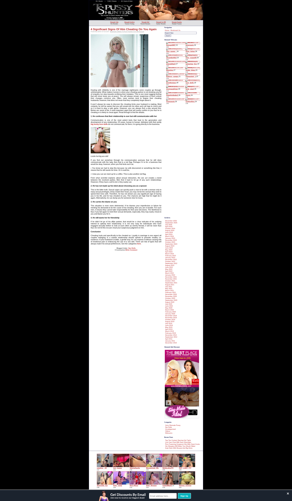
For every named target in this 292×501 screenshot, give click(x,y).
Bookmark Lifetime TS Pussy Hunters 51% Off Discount (127, 31)
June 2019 (169, 325)
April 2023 (168, 252)
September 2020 (171, 300)
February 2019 (170, 333)
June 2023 (169, 248)
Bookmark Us (175, 30)
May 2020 (168, 308)
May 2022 (168, 269)
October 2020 (170, 298)
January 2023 (170, 257)
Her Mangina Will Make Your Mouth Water (180, 446)
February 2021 (170, 292)
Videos (167, 431)
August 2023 (169, 246)
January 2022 (170, 275)
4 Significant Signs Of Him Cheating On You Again (124, 29)
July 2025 (168, 225)
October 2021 (170, 281)
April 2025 (168, 226)
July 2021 (168, 287)
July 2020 (168, 304)
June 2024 (169, 232)
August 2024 (169, 230)
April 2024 (168, 234)
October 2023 (170, 242)
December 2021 (171, 277)
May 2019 (168, 327)
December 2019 (171, 316)
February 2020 (170, 312)
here (139, 244)
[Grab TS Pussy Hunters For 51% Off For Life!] (146, 19)
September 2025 (171, 223)
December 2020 (171, 294)
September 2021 (171, 283)
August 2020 (169, 302)
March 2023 (169, 254)
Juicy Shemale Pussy (172, 425)
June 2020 (169, 306)
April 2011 (168, 339)
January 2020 (170, 314)
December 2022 (171, 259)
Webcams (168, 433)
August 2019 (169, 321)
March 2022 (169, 273)
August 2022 (169, 265)
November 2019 (171, 318)
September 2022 (171, 263)
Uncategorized (170, 429)
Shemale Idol (145, 22)
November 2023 (171, 240)
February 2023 (170, 256)
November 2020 (171, 296)
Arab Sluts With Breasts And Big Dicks (178, 448)
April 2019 (168, 329)
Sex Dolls (132, 248)
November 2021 (171, 279)
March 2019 (169, 331)
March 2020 (169, 310)
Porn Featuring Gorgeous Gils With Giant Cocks (182, 444)
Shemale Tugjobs (177, 22)
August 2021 (169, 285)
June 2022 (169, 267)
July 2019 (168, 323)
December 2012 (171, 335)
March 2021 (169, 290)
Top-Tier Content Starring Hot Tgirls (178, 440)
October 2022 (170, 261)
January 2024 (170, 238)
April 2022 (168, 271)
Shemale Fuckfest (129, 22)
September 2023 (171, 244)
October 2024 (170, 228)
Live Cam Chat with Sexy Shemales (178, 442)
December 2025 (171, 221)
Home (167, 30)
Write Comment (131, 250)
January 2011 (170, 341)
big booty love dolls (99, 124)
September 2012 (171, 337)
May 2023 (168, 250)
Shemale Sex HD (161, 22)
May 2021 (168, 288)
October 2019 (170, 319)
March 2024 (169, 236)
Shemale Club (114, 22)
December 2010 (171, 343)
